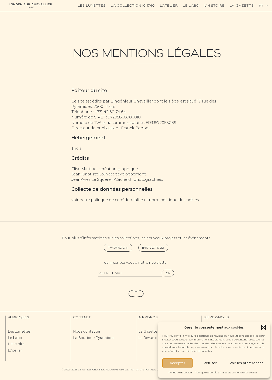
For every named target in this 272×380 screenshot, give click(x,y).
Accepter (177, 363)
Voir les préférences (246, 363)
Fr (261, 5)
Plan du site (136, 369)
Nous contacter (87, 331)
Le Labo (191, 5)
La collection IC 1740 (133, 5)
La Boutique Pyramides (93, 338)
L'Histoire (16, 344)
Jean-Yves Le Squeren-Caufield (101, 179)
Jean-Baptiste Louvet (91, 174)
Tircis (76, 148)
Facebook (118, 247)
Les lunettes (92, 5)
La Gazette (242, 5)
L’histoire (214, 5)
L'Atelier (15, 350)
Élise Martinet (84, 169)
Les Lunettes (19, 331)
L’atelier (169, 5)
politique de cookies (179, 200)
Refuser (210, 363)
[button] (263, 327)
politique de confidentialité (117, 200)
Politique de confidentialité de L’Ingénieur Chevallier (226, 372)
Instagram (153, 247)
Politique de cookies (181, 372)
